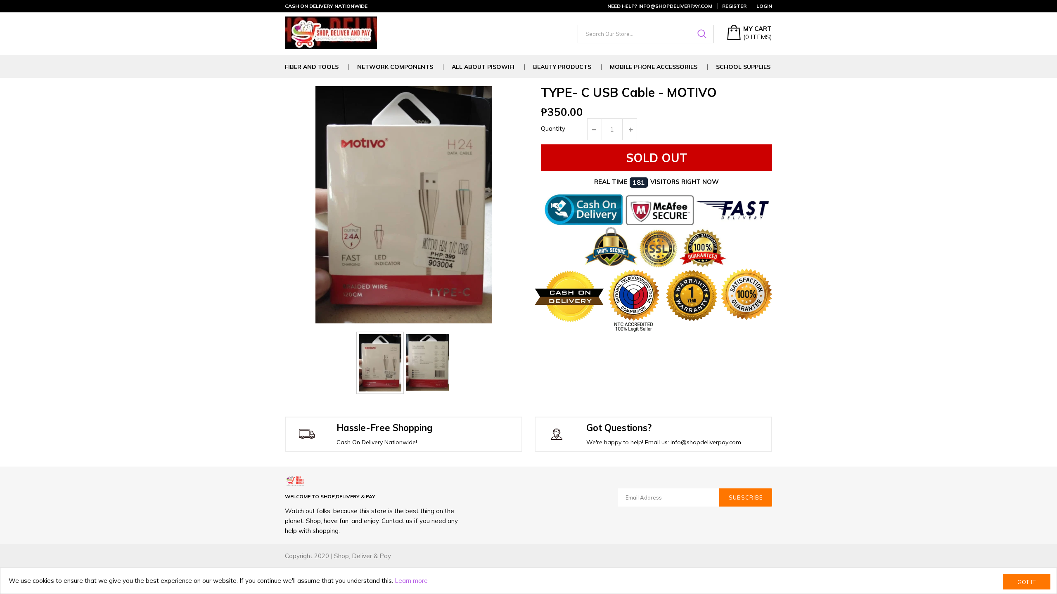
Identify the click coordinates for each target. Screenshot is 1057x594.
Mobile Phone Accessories (653, 67)
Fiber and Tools (312, 67)
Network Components (395, 67)
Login (764, 6)
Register (734, 6)
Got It (1026, 582)
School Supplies (743, 67)
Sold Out (656, 158)
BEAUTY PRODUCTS (562, 67)
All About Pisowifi (483, 67)
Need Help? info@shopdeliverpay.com (659, 6)
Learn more (411, 581)
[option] (380, 363)
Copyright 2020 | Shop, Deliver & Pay (338, 556)
